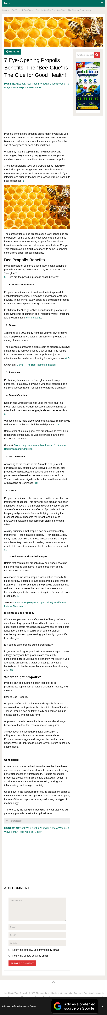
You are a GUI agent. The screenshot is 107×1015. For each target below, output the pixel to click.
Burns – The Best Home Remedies (36, 364)
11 (5, 550)
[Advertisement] (37, 108)
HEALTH (14, 51)
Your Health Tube (11, 993)
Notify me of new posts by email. (30, 955)
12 (18, 596)
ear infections (33, 317)
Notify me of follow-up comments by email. (35, 949)
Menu (7, 3)
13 (11, 670)
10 (36, 483)
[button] (53, 1006)
